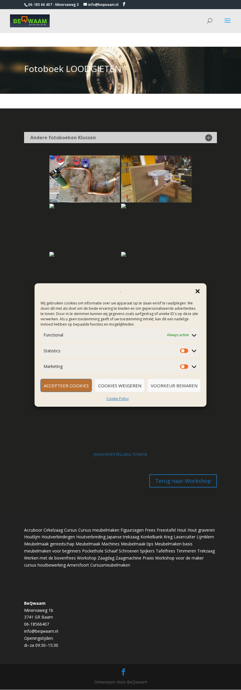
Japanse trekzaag (123, 537)
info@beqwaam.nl (41, 631)
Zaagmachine (128, 558)
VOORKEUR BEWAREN (174, 385)
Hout (181, 530)
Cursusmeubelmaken (110, 565)
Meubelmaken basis (174, 544)
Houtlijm (32, 537)
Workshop (86, 558)
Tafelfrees (165, 551)
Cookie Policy (117, 398)
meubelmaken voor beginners (52, 551)
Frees (150, 530)
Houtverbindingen (58, 537)
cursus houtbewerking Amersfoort (56, 565)
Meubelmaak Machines (98, 544)
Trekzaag (206, 551)
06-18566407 (36, 624)
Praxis (148, 558)
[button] (198, 291)
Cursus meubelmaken (98, 530)
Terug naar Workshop (183, 480)
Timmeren (186, 551)
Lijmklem (205, 537)
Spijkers (147, 551)
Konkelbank (151, 537)
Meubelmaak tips (137, 544)
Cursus (70, 530)
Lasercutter (184, 537)
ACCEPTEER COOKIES (66, 385)
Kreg (168, 537)
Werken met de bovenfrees (50, 558)
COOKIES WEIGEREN (119, 385)
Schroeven (129, 551)
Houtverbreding (91, 537)
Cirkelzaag (53, 530)
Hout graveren (201, 530)
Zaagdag (106, 558)
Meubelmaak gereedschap (49, 544)
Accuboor (33, 530)
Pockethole (92, 551)
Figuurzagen (132, 530)
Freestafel (166, 530)
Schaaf (111, 551)
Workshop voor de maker (179, 558)
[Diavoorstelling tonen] (120, 454)
